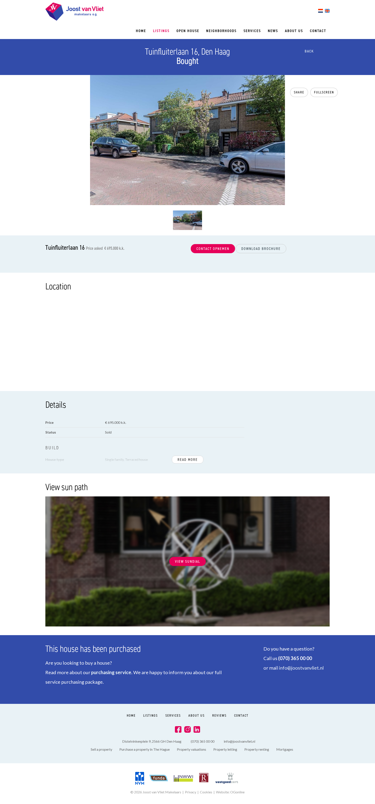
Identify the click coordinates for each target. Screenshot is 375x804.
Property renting (256, 749)
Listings (161, 30)
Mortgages (284, 749)
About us (294, 30)
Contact (318, 30)
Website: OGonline (230, 792)
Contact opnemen (212, 248)
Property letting (225, 749)
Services (252, 30)
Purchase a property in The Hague (144, 749)
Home (141, 30)
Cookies (206, 792)
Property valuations (191, 749)
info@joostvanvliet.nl (301, 668)
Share (299, 92)
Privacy (190, 792)
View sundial (187, 561)
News (273, 30)
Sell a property (101, 749)
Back (308, 51)
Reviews (219, 715)
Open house (187, 30)
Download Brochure (261, 248)
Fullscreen (324, 92)
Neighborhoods (221, 30)
